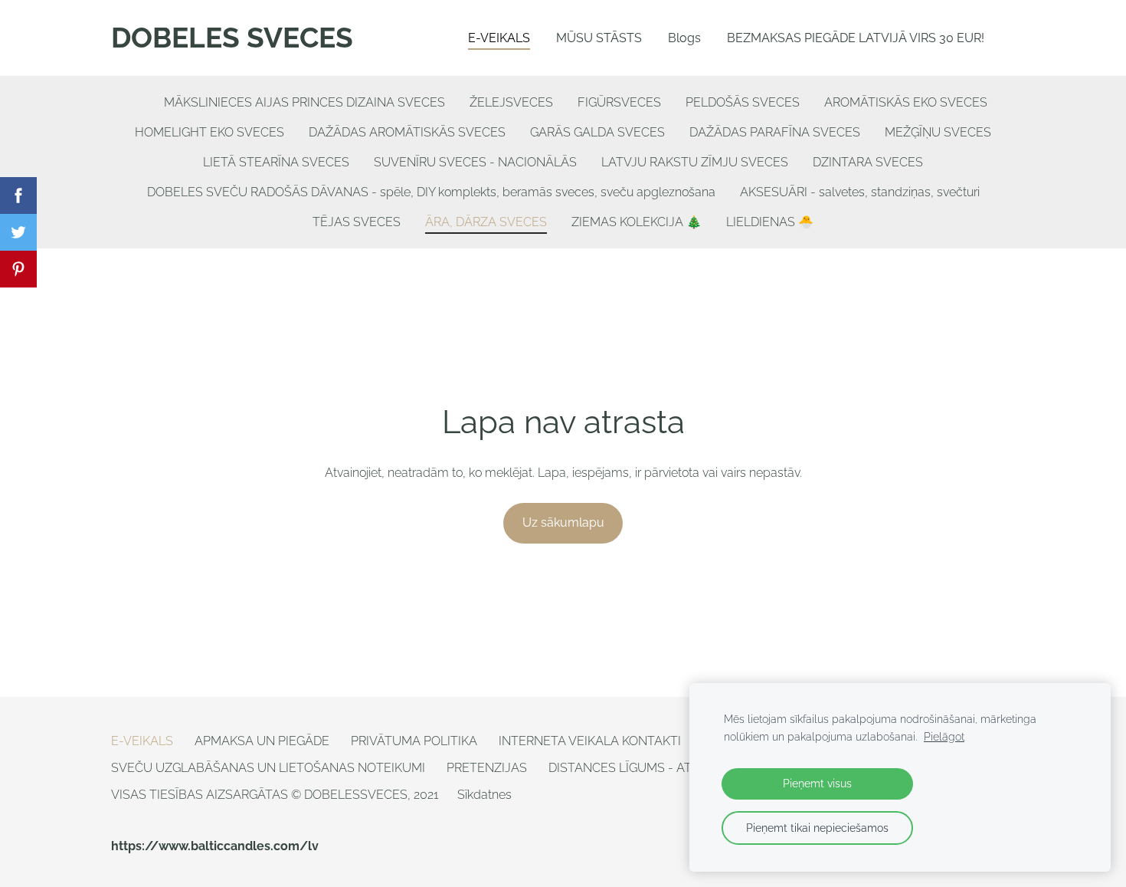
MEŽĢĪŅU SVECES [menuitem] (938, 132)
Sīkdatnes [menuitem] (484, 794)
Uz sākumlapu (563, 522)
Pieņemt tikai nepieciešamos (817, 827)
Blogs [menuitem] (684, 38)
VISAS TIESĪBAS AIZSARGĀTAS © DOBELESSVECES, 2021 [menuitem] (275, 794)
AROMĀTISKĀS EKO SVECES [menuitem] (905, 102)
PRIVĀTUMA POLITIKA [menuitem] (414, 741)
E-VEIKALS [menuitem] (499, 38)
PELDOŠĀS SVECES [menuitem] (743, 102)
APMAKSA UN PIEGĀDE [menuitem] (262, 741)
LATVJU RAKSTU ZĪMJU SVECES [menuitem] (694, 162)
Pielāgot (944, 736)
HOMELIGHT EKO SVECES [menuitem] (209, 132)
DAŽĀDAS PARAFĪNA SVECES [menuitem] (774, 132)
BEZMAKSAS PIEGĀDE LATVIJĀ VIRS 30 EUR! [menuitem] (855, 38)
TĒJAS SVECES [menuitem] (357, 222)
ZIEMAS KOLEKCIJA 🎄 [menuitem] (636, 222)
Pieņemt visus (817, 783)
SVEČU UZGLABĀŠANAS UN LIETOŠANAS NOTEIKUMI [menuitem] (268, 768)
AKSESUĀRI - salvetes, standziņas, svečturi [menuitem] (860, 192)
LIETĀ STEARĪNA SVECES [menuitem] (276, 162)
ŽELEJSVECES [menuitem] (511, 102)
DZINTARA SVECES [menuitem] (868, 162)
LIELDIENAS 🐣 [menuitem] (769, 222)
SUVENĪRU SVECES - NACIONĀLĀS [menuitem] (475, 162)
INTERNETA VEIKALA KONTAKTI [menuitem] (590, 741)
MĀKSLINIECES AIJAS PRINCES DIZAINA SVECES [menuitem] (304, 102)
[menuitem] (139, 99)
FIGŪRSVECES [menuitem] (619, 102)
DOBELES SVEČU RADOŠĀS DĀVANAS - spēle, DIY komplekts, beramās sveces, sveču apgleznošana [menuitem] (431, 192)
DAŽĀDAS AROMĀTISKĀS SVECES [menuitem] (407, 132)
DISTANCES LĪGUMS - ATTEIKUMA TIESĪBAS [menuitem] (675, 768)
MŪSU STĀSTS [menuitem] (599, 38)
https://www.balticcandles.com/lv (215, 846)
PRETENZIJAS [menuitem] (487, 768)
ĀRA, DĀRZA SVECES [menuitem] (486, 222)
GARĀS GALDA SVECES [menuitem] (597, 132)
